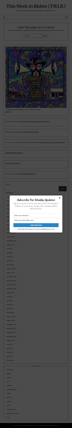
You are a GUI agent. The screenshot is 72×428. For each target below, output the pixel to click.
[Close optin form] (60, 198)
